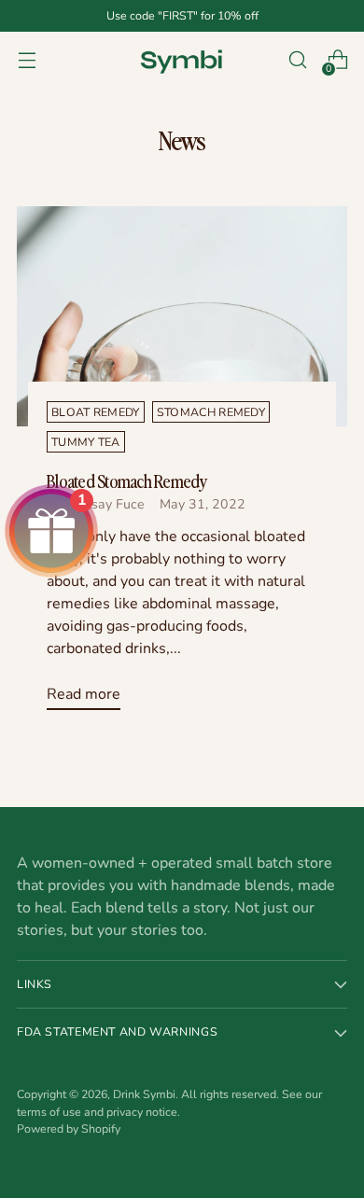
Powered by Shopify (68, 1128)
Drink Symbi (144, 1094)
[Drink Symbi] (182, 60)
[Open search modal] (297, 60)
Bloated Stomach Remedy (127, 480)
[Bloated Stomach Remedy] (182, 316)
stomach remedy (211, 412)
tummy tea (85, 442)
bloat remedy (95, 412)
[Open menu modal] (26, 60)
